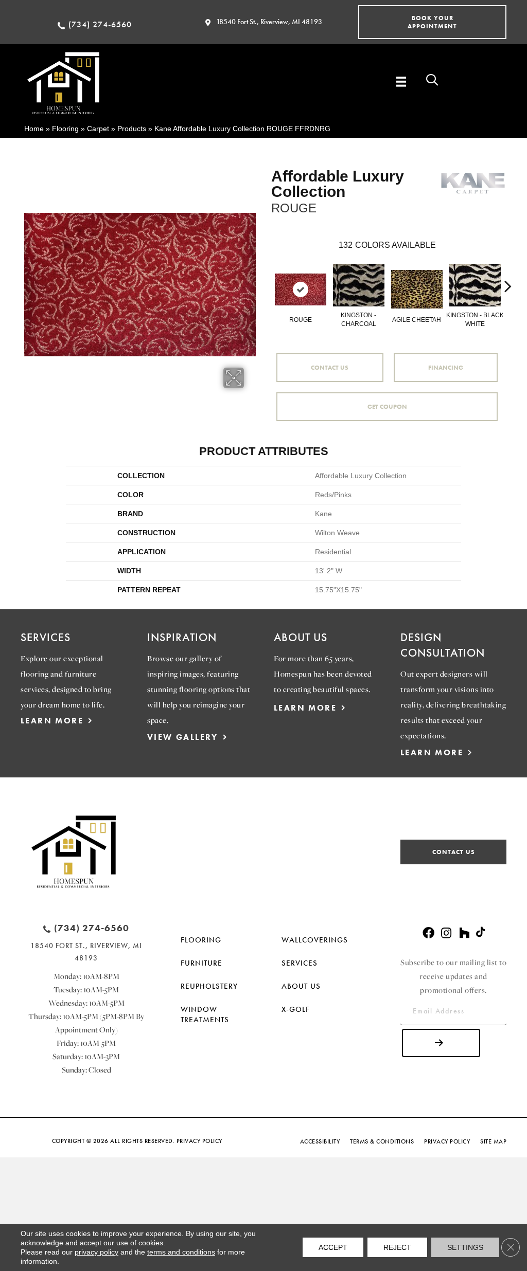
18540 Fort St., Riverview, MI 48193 (269, 21)
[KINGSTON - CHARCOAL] (358, 285)
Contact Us (329, 368)
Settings (465, 1247)
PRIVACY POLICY (199, 1141)
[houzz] (464, 933)
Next (508, 270)
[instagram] (446, 933)
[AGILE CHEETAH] (417, 289)
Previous (266, 270)
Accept (333, 1247)
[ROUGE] (300, 289)
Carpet (98, 128)
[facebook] (428, 933)
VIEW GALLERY (182, 737)
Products (131, 128)
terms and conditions (181, 1252)
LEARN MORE (52, 720)
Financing (445, 368)
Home (34, 128)
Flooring (65, 128)
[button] (432, 22)
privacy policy (96, 1252)
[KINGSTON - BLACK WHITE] (475, 285)
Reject (397, 1247)
